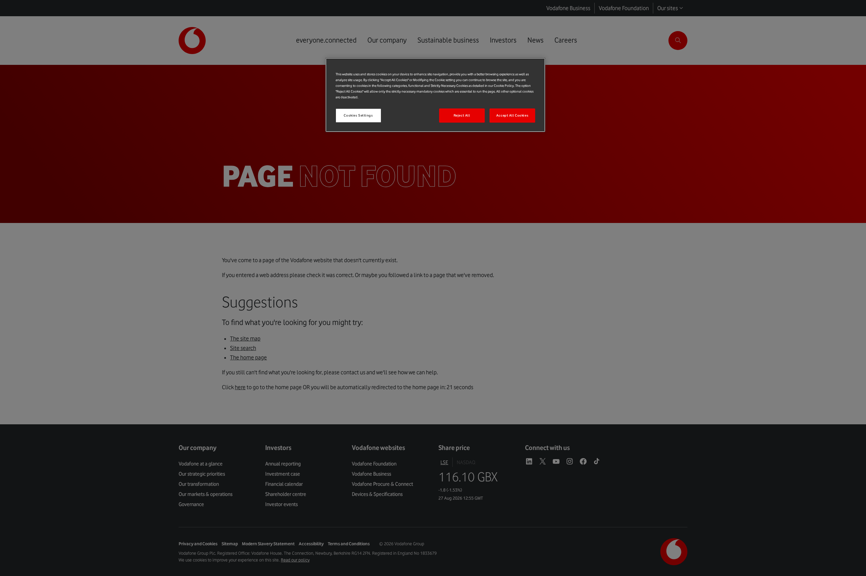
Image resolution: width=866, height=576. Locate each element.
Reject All (462, 115)
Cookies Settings (358, 115)
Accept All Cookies (512, 115)
